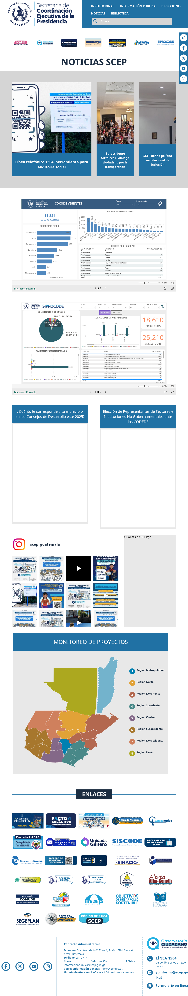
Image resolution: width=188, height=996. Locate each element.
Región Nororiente (148, 693)
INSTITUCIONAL (102, 6)
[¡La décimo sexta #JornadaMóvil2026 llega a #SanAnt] (105, 568)
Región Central (146, 717)
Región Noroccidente (150, 740)
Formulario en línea (172, 985)
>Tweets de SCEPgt (137, 537)
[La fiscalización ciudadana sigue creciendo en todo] (24, 568)
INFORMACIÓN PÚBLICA (138, 6)
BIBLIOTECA (120, 13)
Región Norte (145, 682)
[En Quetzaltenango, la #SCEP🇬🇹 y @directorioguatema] (78, 623)
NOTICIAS (98, 13)
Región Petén (145, 752)
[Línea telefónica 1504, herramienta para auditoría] (24, 595)
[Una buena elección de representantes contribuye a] (51, 595)
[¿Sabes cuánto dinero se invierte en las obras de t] (51, 568)
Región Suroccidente (150, 729)
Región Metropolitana (150, 670)
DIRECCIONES (171, 6)
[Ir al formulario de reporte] (167, 943)
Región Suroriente (148, 705)
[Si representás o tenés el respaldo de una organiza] (78, 568)
